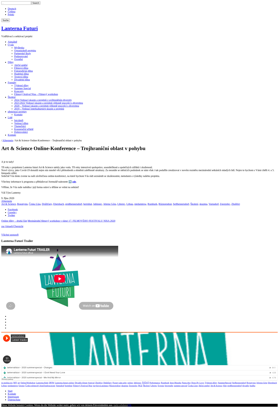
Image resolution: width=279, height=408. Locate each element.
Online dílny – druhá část (14, 220)
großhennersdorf (73, 204)
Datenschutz (14, 399)
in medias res (7, 382)
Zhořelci (235, 204)
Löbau (129, 204)
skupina (203, 204)
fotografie (169, 385)
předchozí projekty (17, 111)
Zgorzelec (225, 204)
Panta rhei (186, 382)
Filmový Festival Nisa (82, 385)
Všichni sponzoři (10, 234)
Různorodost (165, 204)
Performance (155, 382)
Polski (11, 14)
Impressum (13, 396)
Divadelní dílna (22, 79)
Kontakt (18, 114)
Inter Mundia (175, 382)
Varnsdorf (214, 204)
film (225, 385)
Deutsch (12, 8)
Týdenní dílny (21, 85)
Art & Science (8, 204)
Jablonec (97, 204)
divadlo (245, 385)
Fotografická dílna (23, 71)
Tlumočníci (20, 126)
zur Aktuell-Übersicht (12, 226)
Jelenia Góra (109, 204)
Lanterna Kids (42, 382)
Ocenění (18, 59)
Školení (12, 97)
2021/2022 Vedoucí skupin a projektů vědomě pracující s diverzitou (48, 103)
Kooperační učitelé (23, 129)
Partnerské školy (22, 53)
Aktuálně (12, 41)
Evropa (161, 385)
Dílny (11, 62)
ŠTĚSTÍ (145, 382)
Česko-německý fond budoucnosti (40, 385)
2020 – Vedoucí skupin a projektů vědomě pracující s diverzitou (46, 105)
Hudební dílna (21, 73)
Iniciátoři (18, 120)
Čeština (11, 11)
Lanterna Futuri (19, 28)
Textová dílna (21, 76)
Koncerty (19, 91)
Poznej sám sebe (120, 382)
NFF (15, 382)
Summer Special (22, 88)
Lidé (10, 117)
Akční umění (20, 65)
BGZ (140, 385)
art (19, 382)
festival (91, 382)
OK (130, 405)
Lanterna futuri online (64, 382)
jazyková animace (101, 385)
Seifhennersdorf (181, 204)
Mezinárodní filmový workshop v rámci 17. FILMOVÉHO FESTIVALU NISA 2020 (71, 220)
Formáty (12, 82)
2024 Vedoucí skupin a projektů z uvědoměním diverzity (43, 100)
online (130, 382)
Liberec (121, 204)
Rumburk (152, 204)
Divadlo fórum (81, 382)
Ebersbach (58, 204)
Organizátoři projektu (25, 50)
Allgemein (7, 140)
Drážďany (47, 204)
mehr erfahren (121, 405)
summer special (180, 385)
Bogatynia (22, 204)
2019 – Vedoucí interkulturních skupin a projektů (39, 108)
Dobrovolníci (21, 132)
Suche (6, 20)
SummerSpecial (225, 382)
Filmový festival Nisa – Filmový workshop (36, 94)
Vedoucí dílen (21, 123)
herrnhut (87, 204)
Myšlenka (19, 47)
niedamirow (140, 204)
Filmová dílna (21, 68)
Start (10, 391)
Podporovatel (21, 56)
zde (74, 181)
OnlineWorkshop (28, 382)
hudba (252, 385)
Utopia (22, 385)
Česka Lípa (35, 204)
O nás (11, 44)
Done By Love (197, 382)
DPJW (51, 382)
